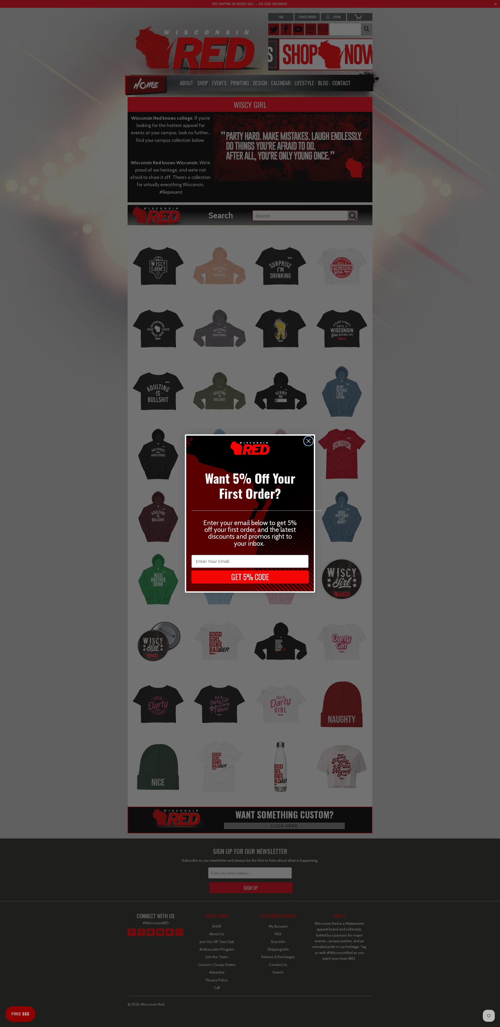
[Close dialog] (308, 441)
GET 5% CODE (250, 577)
